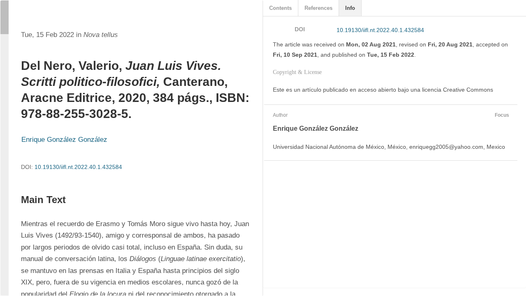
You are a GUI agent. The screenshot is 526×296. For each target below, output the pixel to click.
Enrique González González (64, 139)
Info (350, 8)
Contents (280, 8)
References (318, 8)
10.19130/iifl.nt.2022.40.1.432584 (78, 167)
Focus (502, 115)
